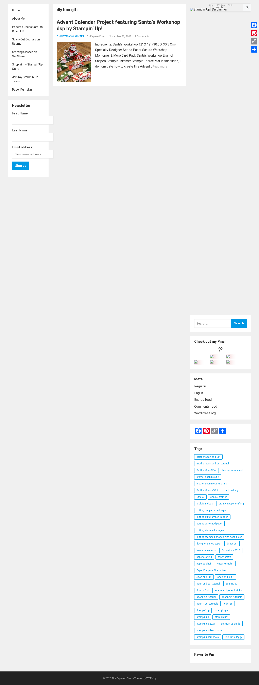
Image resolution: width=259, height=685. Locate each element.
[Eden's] (195, 362)
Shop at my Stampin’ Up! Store (27, 66)
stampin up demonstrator (210, 630)
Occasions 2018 (231, 550)
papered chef (203, 563)
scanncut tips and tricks (228, 590)
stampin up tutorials (207, 637)
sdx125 (228, 603)
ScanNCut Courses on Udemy (26, 41)
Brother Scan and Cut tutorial (212, 463)
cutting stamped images (210, 530)
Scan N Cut (202, 590)
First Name (20, 113)
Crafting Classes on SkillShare (24, 54)
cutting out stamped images (212, 517)
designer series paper (208, 543)
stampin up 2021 (205, 623)
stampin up (202, 617)
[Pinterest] (254, 33)
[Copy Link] (254, 41)
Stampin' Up (202, 610)
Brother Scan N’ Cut (207, 490)
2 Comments (142, 36)
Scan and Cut (203, 577)
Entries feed (203, 400)
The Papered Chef (122, 678)
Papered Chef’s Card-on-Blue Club (28, 29)
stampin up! (221, 617)
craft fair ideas (204, 503)
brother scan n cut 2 (207, 477)
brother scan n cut (232, 470)
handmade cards (206, 550)
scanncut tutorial (206, 597)
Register (200, 386)
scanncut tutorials (232, 597)
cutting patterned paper (209, 523)
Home (16, 10)
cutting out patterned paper (211, 510)
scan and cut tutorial (208, 583)
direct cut (232, 543)
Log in (198, 393)
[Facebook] (254, 25)
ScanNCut (231, 583)
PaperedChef (97, 36)
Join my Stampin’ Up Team (25, 79)
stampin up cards (230, 623)
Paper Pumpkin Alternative (211, 570)
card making (231, 490)
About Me (18, 18)
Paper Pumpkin (22, 89)
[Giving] (211, 362)
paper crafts (224, 557)
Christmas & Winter (70, 36)
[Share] (254, 49)
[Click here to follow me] (221, 350)
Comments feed (205, 406)
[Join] (211, 357)
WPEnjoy (151, 678)
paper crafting (204, 557)
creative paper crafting (231, 503)
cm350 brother (218, 497)
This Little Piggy (233, 637)
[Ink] (228, 357)
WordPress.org (205, 413)
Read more (160, 66)
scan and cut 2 (225, 577)
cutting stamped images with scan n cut (219, 537)
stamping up (222, 610)
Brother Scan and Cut (208, 457)
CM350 (200, 497)
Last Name (20, 130)
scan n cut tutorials (207, 603)
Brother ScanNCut (206, 470)
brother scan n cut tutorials (211, 483)
